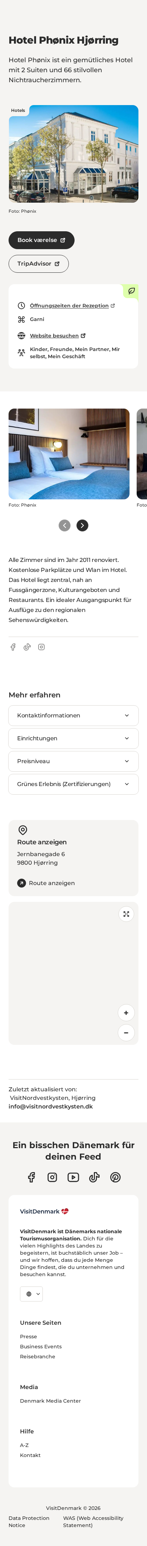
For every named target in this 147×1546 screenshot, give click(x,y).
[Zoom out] (126, 1032)
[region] (73, 973)
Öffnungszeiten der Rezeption (69, 305)
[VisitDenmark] (44, 1211)
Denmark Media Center (50, 1401)
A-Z (24, 1445)
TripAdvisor (34, 263)
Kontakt (30, 1455)
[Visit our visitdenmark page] (73, 1177)
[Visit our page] (52, 1177)
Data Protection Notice (29, 1521)
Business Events (41, 1346)
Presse (28, 1336)
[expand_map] (126, 914)
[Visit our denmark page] (31, 1177)
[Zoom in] (126, 1012)
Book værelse (37, 240)
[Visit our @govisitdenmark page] (94, 1177)
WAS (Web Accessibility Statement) (93, 1521)
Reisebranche (37, 1356)
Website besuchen (54, 335)
